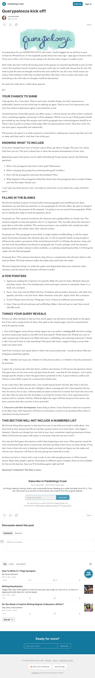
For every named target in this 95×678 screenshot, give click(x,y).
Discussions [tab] (21, 564)
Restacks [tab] (18, 533)
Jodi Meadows (13, 16)
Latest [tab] (11, 564)
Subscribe (78, 4)
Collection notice (66, 660)
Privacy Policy (66, 505)
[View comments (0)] (10, 24)
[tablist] (12, 533)
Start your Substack (41, 666)
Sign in (88, 4)
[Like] (4, 24)
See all (7, 619)
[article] (47, 575)
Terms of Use (59, 503)
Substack (35, 673)
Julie (13, 595)
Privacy (48, 660)
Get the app (60, 666)
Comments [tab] (7, 533)
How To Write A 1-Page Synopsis (19, 571)
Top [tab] (4, 564)
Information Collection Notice (47, 505)
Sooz (14, 577)
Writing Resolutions (12, 586)
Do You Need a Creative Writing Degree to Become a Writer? (33, 604)
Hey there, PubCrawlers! (12, 607)
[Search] (90, 564)
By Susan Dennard (10, 574)
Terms (55, 660)
